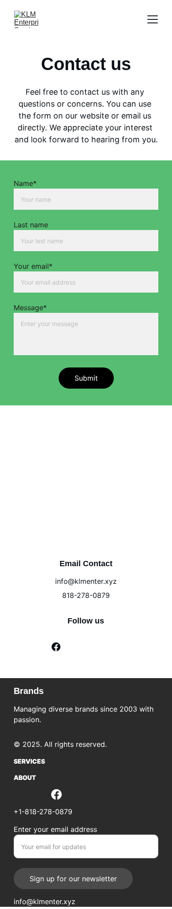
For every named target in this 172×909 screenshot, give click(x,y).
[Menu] (152, 19)
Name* (25, 183)
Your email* (33, 266)
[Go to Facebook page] (56, 646)
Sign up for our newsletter (73, 878)
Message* (30, 307)
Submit (86, 378)
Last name (31, 224)
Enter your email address (55, 829)
